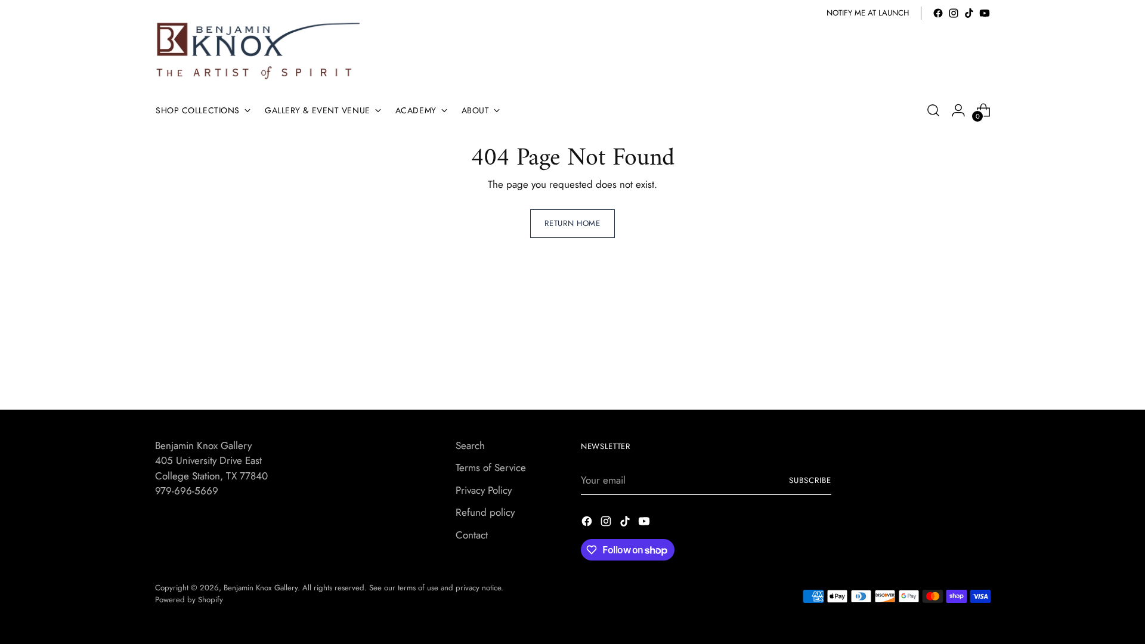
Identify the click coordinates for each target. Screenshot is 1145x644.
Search (470, 445)
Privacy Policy (484, 490)
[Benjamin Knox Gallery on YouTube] (984, 13)
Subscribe (810, 480)
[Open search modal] (933, 110)
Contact (472, 535)
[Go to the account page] (958, 110)
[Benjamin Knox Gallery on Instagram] (953, 13)
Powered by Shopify (189, 599)
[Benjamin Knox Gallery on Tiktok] (969, 13)
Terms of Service (491, 467)
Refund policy (485, 512)
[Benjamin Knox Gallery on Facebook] (938, 13)
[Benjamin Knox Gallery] (259, 51)
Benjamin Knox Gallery (261, 587)
